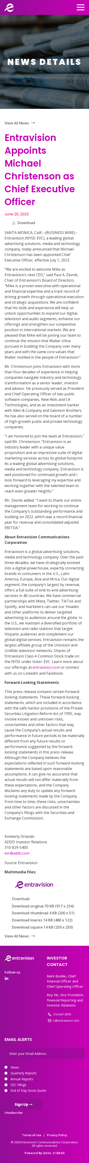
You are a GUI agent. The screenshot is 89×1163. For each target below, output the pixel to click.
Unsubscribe (14, 1113)
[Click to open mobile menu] (80, 8)
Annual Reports (21, 1079)
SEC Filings (18, 1084)
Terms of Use (31, 1135)
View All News (17, 123)
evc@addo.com (17, 853)
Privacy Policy (57, 1135)
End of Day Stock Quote (28, 1090)
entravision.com (46, 667)
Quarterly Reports (23, 1073)
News (14, 1067)
